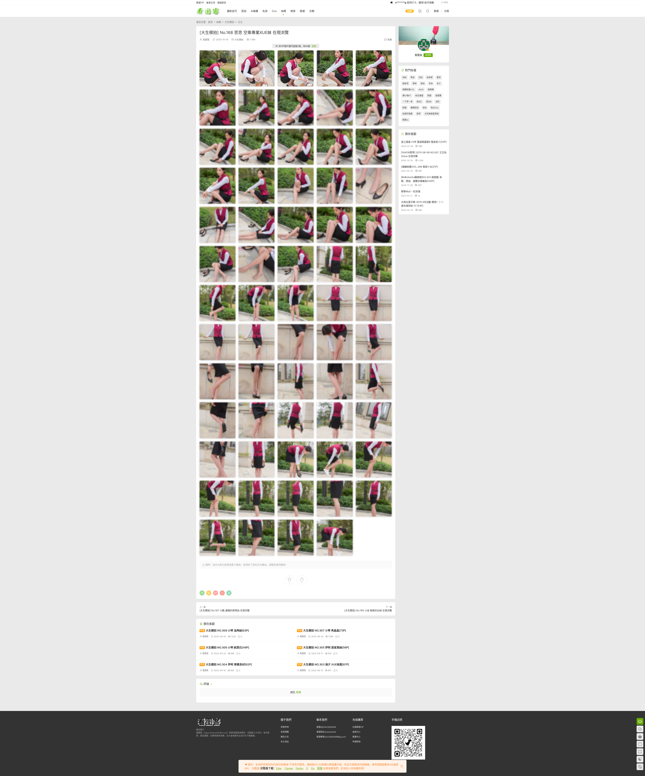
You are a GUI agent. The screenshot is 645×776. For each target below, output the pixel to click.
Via (312, 768)
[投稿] (420, 10)
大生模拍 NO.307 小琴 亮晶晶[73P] (322, 630)
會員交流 (210, 2)
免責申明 (285, 727)
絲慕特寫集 (407, 113)
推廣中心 (356, 736)
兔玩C (419, 101)
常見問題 (285, 732)
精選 (302, 11)
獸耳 (439, 77)
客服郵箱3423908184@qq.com (331, 736)
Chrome (288, 768)
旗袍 (415, 83)
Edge (279, 768)
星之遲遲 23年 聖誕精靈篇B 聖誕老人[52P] (423, 141)
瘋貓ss (405, 119)
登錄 (314, 46)
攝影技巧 (232, 11)
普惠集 (438, 95)
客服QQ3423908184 (326, 727)
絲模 (283, 11)
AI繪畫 (254, 11)
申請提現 (356, 741)
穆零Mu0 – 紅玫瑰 (410, 191)
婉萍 (419, 113)
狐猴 (319, 768)
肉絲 (404, 77)
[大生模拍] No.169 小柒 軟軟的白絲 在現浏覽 (368, 610)
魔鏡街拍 (415, 107)
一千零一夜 (407, 101)
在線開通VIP (358, 727)
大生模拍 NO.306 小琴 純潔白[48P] (224, 647)
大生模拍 (239, 39)
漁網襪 (431, 89)
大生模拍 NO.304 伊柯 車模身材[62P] (226, 664)
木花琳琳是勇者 (432, 113)
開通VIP (200, 2)
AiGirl (421, 89)
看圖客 (208, 11)
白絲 (421, 77)
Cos (274, 11)
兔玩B (429, 101)
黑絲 (413, 77)
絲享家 (430, 77)
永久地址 (285, 741)
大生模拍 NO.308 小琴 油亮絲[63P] (224, 630)
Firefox (299, 768)
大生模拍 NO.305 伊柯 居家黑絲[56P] (323, 647)
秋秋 (425, 107)
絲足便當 (419, 95)
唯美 (292, 11)
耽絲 (423, 83)
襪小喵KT (406, 95)
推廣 (390, 39)
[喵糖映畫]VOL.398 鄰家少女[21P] (419, 166)
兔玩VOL (435, 107)
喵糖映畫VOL (408, 89)
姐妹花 (405, 83)
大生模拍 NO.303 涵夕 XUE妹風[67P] (323, 664)
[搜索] (427, 10)
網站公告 (285, 736)
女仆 (439, 83)
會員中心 (356, 732)
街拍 (243, 11)
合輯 (311, 11)
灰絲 (431, 83)
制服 (429, 95)
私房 (265, 11)
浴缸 (438, 101)
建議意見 (221, 2)
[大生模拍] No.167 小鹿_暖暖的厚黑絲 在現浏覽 (225, 610)
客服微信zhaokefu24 (326, 732)
